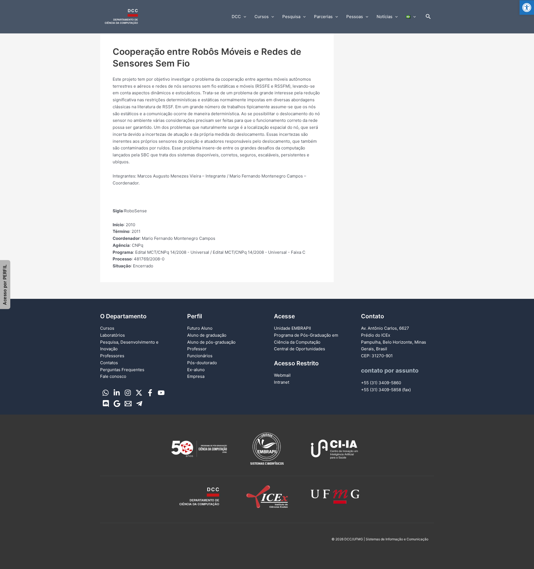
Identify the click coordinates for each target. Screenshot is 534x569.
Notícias (384, 16)
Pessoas (354, 16)
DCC (236, 16)
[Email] (128, 403)
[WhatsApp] (105, 392)
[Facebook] (150, 392)
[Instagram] (127, 392)
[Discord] (105, 403)
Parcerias (323, 16)
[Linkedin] (116, 392)
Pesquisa (291, 16)
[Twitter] (139, 392)
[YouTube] (161, 392)
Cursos (261, 16)
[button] (527, 7)
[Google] (117, 403)
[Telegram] (139, 403)
